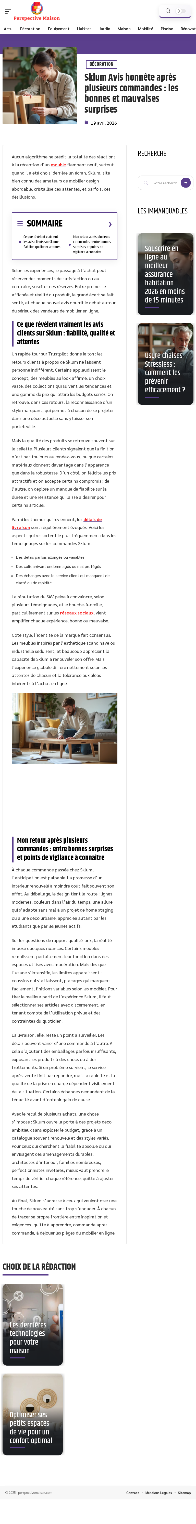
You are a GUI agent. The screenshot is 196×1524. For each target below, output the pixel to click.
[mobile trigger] (9, 11)
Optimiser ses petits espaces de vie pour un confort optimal (31, 1428)
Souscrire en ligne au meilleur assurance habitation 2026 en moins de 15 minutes (165, 275)
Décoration (102, 64)
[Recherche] (168, 11)
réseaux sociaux (76, 612)
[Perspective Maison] (37, 11)
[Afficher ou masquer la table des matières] (87, 224)
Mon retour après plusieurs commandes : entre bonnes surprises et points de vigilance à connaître (92, 244)
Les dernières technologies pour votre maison (28, 1338)
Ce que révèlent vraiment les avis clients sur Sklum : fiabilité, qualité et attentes (41, 242)
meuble (58, 164)
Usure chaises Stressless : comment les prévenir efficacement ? (165, 373)
